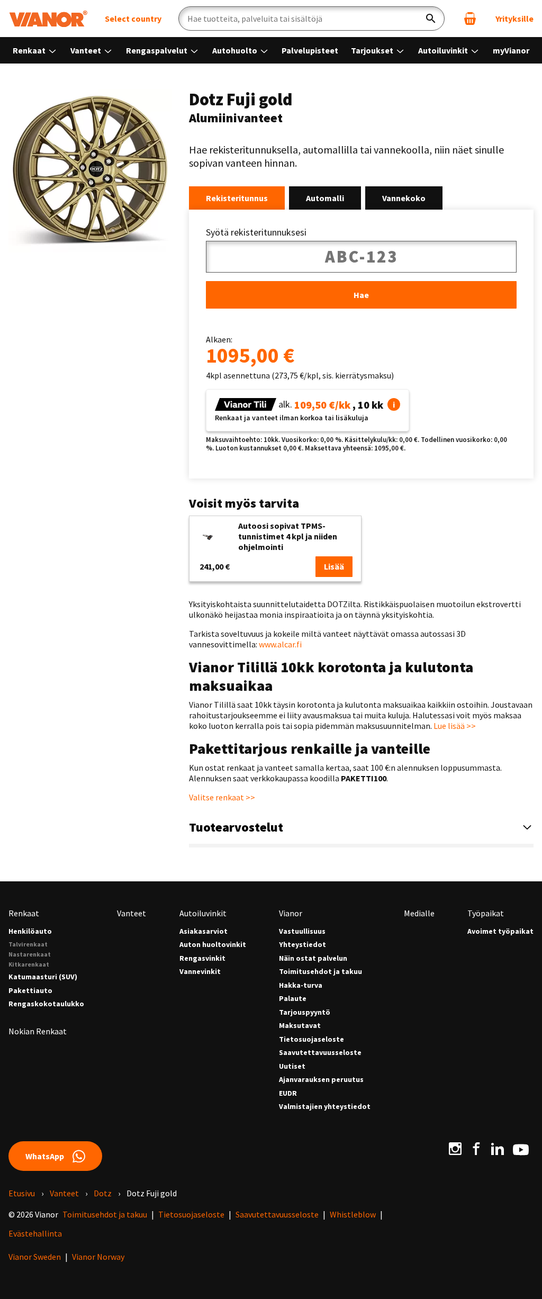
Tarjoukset (373, 50)
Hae (361, 295)
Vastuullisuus (302, 931)
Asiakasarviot (203, 931)
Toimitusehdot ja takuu (320, 971)
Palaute (292, 998)
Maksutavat (300, 1025)
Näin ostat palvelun (313, 958)
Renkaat (30, 50)
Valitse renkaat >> (222, 797)
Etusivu (21, 1193)
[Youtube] (520, 1148)
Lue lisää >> (454, 725)
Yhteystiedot (302, 944)
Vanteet (86, 50)
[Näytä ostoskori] (470, 18)
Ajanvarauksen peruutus (321, 1079)
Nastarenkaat (29, 954)
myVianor (511, 50)
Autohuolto (235, 50)
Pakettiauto (30, 990)
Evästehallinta (35, 1233)
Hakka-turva (300, 985)
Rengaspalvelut (157, 50)
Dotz (103, 1193)
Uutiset (292, 1066)
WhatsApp (44, 1156)
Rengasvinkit (202, 958)
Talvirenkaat (28, 944)
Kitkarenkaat (28, 964)
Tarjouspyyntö (304, 1012)
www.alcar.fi (280, 644)
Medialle (419, 913)
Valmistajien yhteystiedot (325, 1106)
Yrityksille (514, 18)
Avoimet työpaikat (500, 931)
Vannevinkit (200, 971)
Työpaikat (485, 913)
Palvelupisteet (310, 50)
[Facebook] (476, 1148)
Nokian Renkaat (37, 1031)
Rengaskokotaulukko (46, 1003)
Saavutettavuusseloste (320, 1052)
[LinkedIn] (497, 1148)
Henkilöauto (30, 931)
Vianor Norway (98, 1256)
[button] (393, 404)
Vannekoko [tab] (404, 198)
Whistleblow (353, 1214)
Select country (133, 18)
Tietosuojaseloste (311, 1039)
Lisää (334, 566)
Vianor (290, 913)
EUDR (288, 1093)
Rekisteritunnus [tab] (237, 198)
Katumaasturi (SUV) (42, 976)
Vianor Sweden (34, 1256)
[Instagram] (455, 1148)
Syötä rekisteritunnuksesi (256, 232)
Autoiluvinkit (443, 50)
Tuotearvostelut (236, 827)
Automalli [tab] (325, 198)
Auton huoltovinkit (212, 944)
